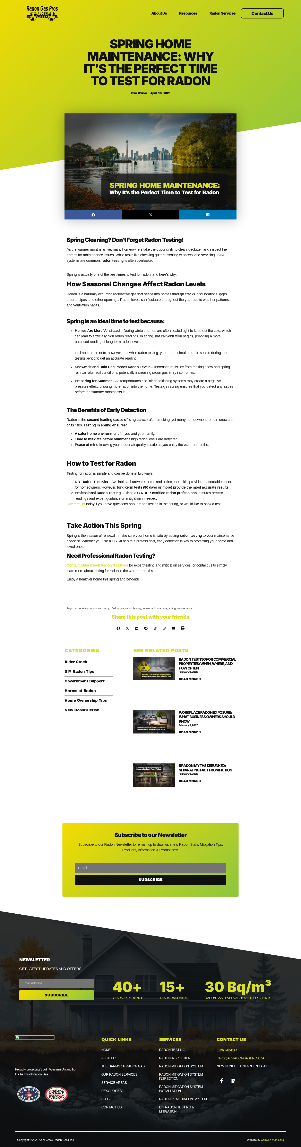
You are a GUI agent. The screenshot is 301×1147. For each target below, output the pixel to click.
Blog (105, 1099)
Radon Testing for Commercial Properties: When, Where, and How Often (207, 663)
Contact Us (76, 504)
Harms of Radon (80, 691)
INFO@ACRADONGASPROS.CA (240, 1058)
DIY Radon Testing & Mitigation (176, 1109)
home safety (81, 608)
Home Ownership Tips (85, 700)
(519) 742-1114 (227, 1050)
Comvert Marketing (272, 1139)
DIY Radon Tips (79, 671)
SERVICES (170, 1039)
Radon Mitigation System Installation (181, 1089)
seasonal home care (155, 608)
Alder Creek (75, 662)
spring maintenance (180, 608)
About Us (159, 13)
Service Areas (114, 1082)
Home (106, 1050)
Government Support (84, 681)
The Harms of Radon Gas (123, 1066)
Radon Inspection (175, 1058)
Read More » (190, 679)
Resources (188, 13)
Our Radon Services (119, 1074)
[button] (93, 214)
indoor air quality (99, 608)
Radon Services (222, 13)
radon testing (133, 608)
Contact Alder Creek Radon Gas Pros (97, 565)
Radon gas (117, 608)
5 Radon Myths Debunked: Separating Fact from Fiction (205, 767)
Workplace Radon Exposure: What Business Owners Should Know (207, 716)
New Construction (81, 710)
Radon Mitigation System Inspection (181, 1076)
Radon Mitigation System (181, 1066)
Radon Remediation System (183, 1099)
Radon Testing (172, 1050)
